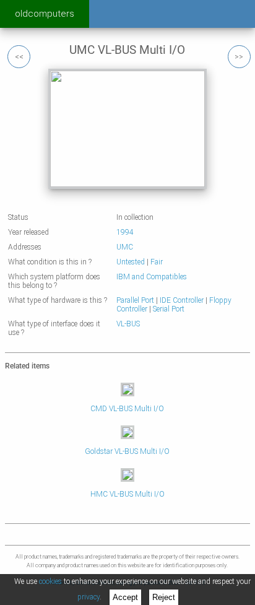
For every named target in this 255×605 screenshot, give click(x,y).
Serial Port (168, 309)
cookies (50, 581)
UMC (124, 247)
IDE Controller (182, 300)
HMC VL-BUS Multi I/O (127, 494)
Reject (163, 597)
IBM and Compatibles (151, 276)
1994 (125, 232)
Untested (130, 262)
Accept (125, 597)
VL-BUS (128, 324)
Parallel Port (135, 300)
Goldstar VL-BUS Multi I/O (127, 451)
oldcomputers (44, 13)
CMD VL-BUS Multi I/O (127, 408)
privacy (88, 597)
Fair (156, 262)
